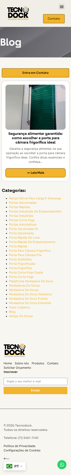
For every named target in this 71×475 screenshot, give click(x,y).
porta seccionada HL (23, 229)
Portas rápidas (19, 207)
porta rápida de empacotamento (32, 242)
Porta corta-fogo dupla (26, 272)
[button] (62, 7)
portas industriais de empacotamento (35, 211)
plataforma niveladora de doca (31, 281)
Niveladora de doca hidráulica (30, 294)
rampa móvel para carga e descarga (35, 198)
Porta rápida (18, 246)
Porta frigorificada (22, 263)
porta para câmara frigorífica (29, 250)
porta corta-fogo (21, 277)
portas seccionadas (23, 202)
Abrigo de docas (21, 316)
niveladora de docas (23, 290)
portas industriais (21, 216)
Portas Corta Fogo (22, 220)
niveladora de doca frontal (28, 298)
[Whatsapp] (61, 464)
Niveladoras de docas (24, 285)
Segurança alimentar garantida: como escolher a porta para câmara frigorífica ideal (35, 138)
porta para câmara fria (25, 255)
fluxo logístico (19, 307)
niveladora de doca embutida (30, 303)
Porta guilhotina (20, 259)
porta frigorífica (20, 268)
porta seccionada (21, 233)
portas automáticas (22, 224)
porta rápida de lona (24, 237)
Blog (12, 311)
